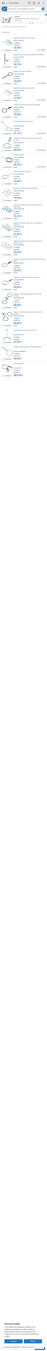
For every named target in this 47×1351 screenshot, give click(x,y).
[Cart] (34, 3)
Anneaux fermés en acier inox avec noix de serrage (27, 139)
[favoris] (29, 3)
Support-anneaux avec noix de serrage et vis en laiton (29, 260)
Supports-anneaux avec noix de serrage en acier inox (27, 224)
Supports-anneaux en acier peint (24, 38)
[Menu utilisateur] (38, 3)
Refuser (33, 1341)
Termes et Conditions (28, 1347)
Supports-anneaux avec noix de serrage (26, 105)
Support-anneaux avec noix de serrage (26, 277)
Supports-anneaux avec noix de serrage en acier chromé (27, 242)
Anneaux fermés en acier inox (23, 121)
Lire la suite (5, 32)
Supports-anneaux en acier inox (24, 88)
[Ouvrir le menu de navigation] (43, 3)
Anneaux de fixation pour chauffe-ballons (27, 347)
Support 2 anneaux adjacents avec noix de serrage (27, 313)
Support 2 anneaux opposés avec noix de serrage (27, 295)
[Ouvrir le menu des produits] (4, 9)
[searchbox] (24, 9)
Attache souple (18, 155)
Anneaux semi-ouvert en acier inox (25, 330)
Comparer (7, 50)
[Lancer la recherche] (43, 9)
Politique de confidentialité (12, 1347)
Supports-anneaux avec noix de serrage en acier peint (27, 206)
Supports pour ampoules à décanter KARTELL (28, 54)
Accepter (13, 1341)
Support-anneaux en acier (22, 171)
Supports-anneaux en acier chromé (25, 188)
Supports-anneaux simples (22, 71)
